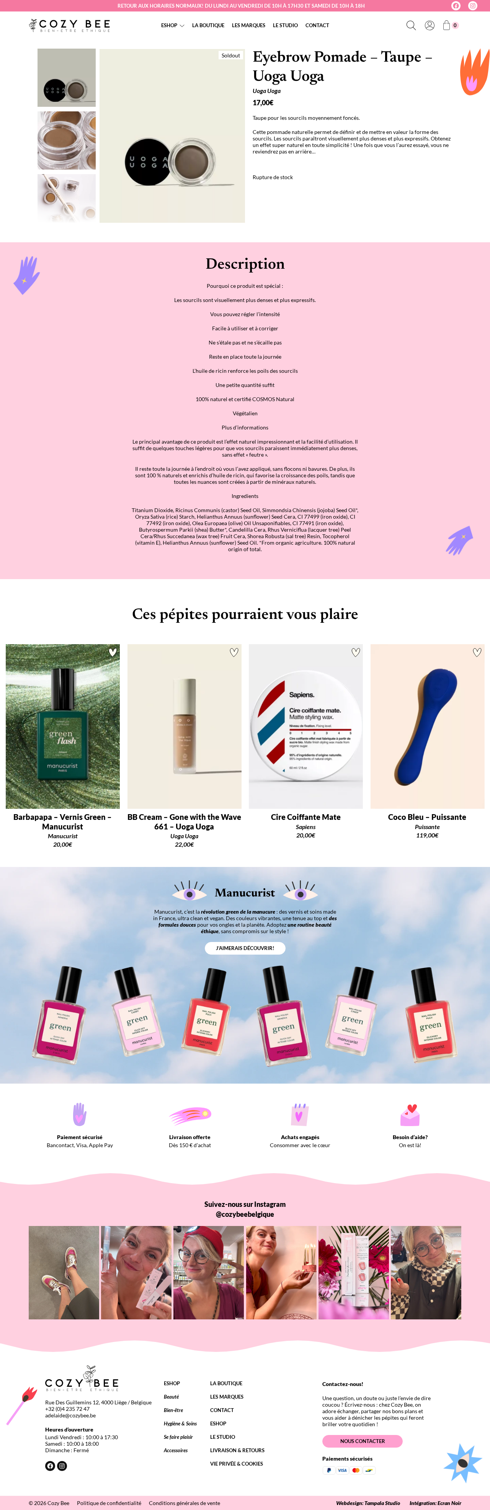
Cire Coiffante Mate (306, 816)
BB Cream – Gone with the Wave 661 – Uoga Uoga (184, 821)
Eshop (169, 25)
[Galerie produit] (172, 136)
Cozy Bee (58, 1503)
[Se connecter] (429, 25)
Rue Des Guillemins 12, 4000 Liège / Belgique (98, 1402)
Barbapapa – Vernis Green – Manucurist (62, 821)
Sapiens (305, 826)
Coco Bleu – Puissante (427, 816)
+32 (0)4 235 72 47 (67, 1409)
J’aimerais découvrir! (245, 948)
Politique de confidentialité (109, 1503)
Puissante (427, 826)
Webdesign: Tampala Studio (368, 1503)
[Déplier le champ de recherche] (411, 25)
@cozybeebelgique (245, 1214)
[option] (67, 140)
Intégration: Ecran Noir (435, 1503)
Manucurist (63, 835)
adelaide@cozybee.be (70, 1415)
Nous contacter (362, 1441)
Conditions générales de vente (184, 1503)
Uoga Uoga (267, 90)
